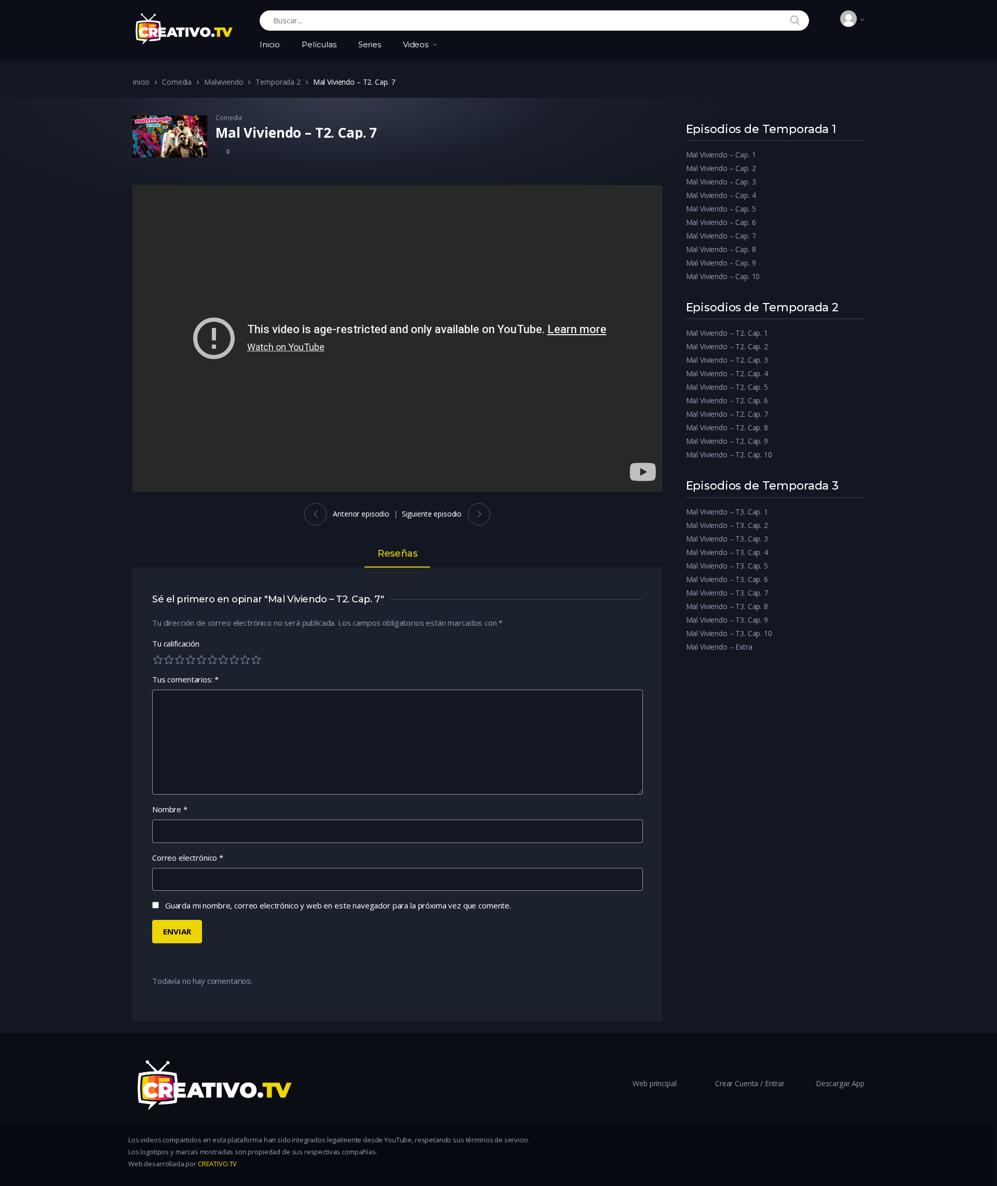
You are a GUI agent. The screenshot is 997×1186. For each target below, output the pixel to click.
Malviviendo (223, 82)
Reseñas (397, 554)
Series (369, 44)
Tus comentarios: (185, 679)
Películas (319, 44)
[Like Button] (219, 151)
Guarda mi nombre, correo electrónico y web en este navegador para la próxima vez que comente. (338, 905)
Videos (415, 44)
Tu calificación (175, 643)
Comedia (177, 82)
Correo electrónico (187, 857)
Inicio (270, 44)
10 (256, 659)
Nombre (169, 809)
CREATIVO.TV (216, 1163)
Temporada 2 (277, 82)
